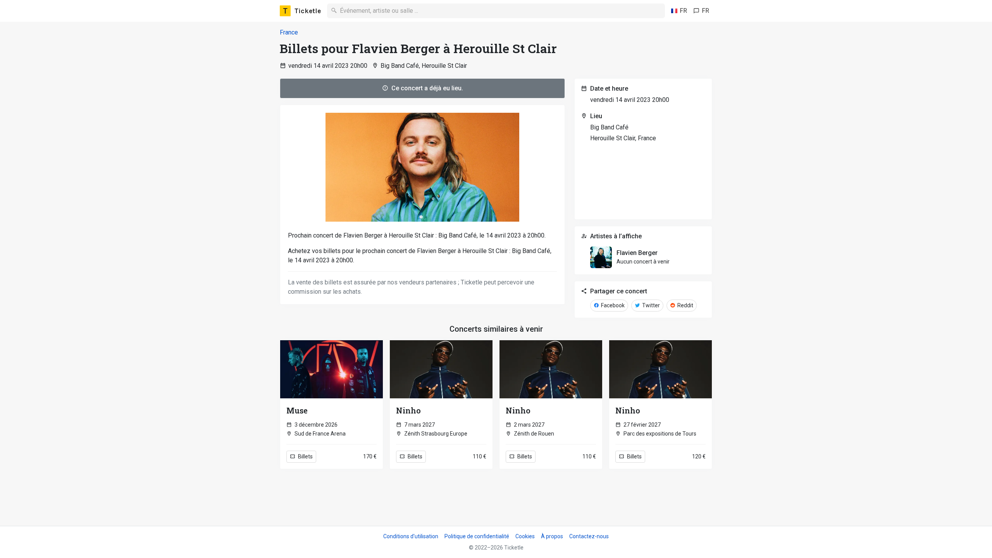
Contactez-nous (589, 536)
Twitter (650, 305)
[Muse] (331, 369)
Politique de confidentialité (476, 536)
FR (683, 10)
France (289, 32)
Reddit (684, 305)
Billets (305, 456)
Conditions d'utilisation (410, 536)
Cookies (525, 536)
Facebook (612, 305)
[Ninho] (441, 369)
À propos (552, 536)
